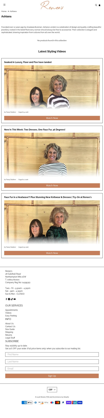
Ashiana (13, 11)
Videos (8, 313)
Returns (8, 335)
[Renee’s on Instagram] (9, 299)
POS (47, 397)
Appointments (11, 310)
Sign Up (52, 375)
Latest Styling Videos (52, 51)
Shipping (9, 332)
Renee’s (43, 397)
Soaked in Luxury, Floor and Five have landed (27, 62)
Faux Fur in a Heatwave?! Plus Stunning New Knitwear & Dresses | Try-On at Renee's (48, 197)
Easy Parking (11, 316)
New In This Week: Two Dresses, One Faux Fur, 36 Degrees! (34, 129)
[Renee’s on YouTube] (15, 299)
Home (3, 11)
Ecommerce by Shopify (61, 397)
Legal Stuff (10, 338)
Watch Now (52, 118)
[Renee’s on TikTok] (12, 299)
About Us (9, 323)
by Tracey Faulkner (10, 112)
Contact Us (10, 326)
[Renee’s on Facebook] (6, 299)
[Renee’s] (52, 5)
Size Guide (10, 329)
